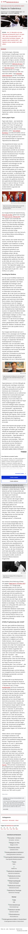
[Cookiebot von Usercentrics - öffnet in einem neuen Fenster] (21, 452)
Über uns (3, 929)
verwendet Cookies (19, 473)
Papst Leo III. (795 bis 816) (12, 217)
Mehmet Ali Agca (17, 64)
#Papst (16, 820)
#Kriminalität (11, 820)
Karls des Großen (7, 215)
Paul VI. (4, 765)
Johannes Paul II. (9, 68)
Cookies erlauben (14, 477)
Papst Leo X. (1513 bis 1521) (17, 583)
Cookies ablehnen (14, 481)
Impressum (12, 929)
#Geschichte (5, 820)
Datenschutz (19, 929)
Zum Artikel (5, 809)
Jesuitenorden (6, 687)
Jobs (7, 929)
